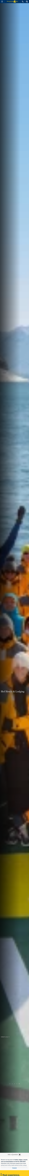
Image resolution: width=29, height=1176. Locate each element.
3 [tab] (14, 1084)
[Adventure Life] (12, 1)
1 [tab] (10, 1084)
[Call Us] (23, 1)
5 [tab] (19, 1084)
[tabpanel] (14, 578)
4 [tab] (17, 1084)
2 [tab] (12, 1084)
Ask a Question (13, 1154)
